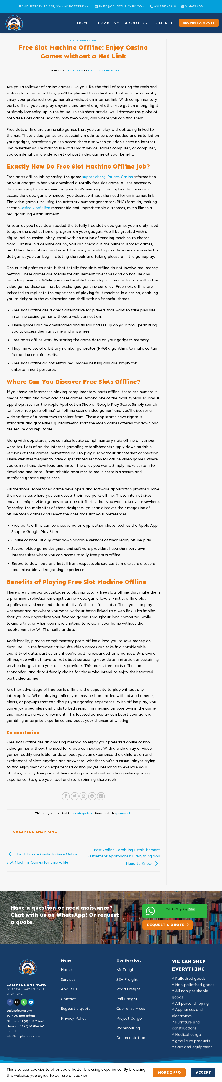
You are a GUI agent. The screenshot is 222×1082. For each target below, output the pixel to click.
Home (83, 22)
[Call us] (24, 1002)
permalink (123, 813)
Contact (162, 22)
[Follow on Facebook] (10, 1002)
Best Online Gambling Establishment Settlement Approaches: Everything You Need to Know (124, 856)
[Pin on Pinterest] (92, 796)
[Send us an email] (17, 1002)
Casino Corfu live (35, 207)
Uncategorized (83, 40)
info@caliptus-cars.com (24, 1036)
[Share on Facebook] (66, 796)
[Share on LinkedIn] (101, 796)
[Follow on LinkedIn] (31, 1002)
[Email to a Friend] (83, 796)
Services (105, 22)
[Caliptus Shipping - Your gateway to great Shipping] (25, 23)
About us (136, 22)
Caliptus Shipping (103, 70)
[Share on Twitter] (75, 796)
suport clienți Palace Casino (107, 176)
